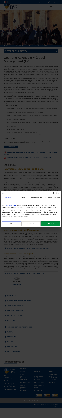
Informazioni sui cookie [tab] (54, 197)
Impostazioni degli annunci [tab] (38, 197)
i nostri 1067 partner (10, 205)
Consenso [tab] (8, 197)
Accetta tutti (50, 223)
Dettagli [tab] (23, 197)
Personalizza (30, 223)
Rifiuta (11, 223)
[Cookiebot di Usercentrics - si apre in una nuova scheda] (53, 193)
